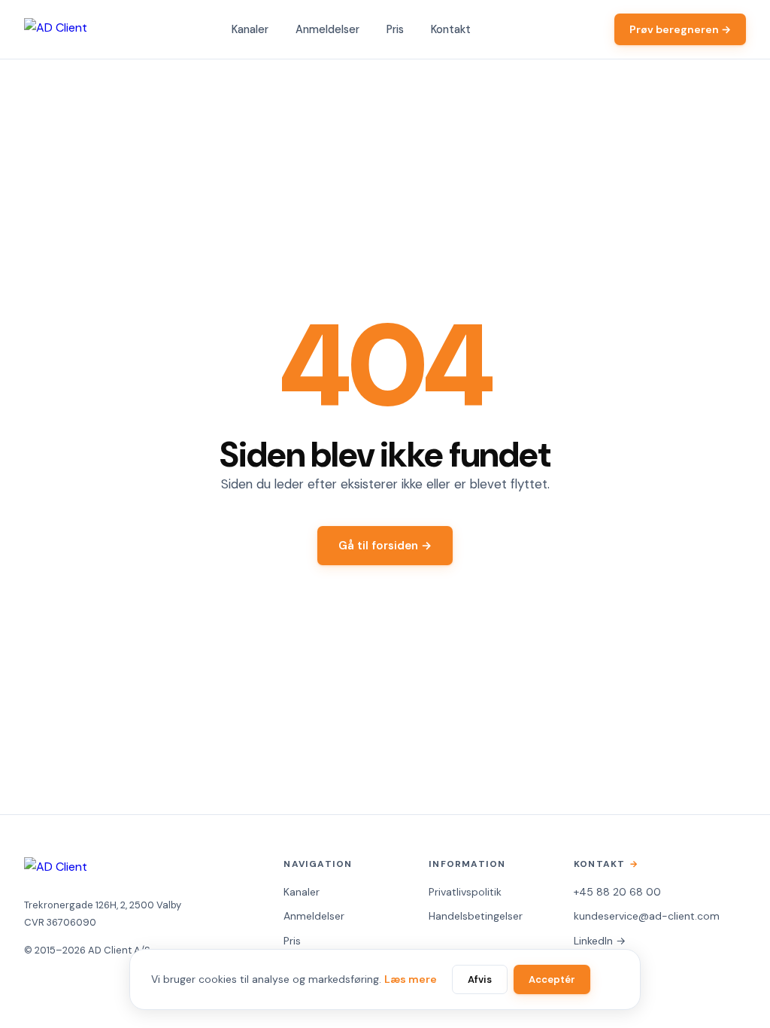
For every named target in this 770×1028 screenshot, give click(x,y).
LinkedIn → (600, 940)
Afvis (480, 979)
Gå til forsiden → (385, 545)
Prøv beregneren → (680, 29)
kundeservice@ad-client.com (647, 916)
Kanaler (250, 29)
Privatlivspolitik (465, 892)
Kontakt (451, 29)
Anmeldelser (327, 29)
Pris (395, 29)
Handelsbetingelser (476, 916)
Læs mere (410, 979)
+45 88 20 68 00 (617, 892)
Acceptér (552, 979)
